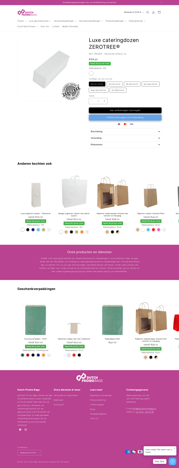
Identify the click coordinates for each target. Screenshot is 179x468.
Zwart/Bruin (118, 232)
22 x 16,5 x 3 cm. (118, 89)
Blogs (92, 409)
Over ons (94, 418)
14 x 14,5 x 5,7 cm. (150, 83)
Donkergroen (23, 355)
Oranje (82, 232)
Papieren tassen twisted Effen (150, 213)
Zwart (28, 230)
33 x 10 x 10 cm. (97, 83)
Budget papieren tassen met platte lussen (74, 214)
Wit (91, 73)
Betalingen (58, 400)
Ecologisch (59, 405)
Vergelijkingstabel (98, 414)
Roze (159, 230)
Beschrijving (125, 131)
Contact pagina (97, 405)
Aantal (91, 96)
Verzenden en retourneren (66, 395)
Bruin (66, 232)
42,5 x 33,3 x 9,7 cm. (98, 89)
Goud (43, 230)
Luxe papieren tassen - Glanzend (35, 213)
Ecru (69, 355)
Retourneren (125, 144)
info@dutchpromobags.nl (144, 409)
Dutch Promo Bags (31, 462)
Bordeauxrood (28, 355)
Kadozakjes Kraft (112, 339)
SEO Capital (64, 462)
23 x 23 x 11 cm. (114, 83)
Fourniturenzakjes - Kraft (35, 339)
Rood (153, 230)
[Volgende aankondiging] (161, 2)
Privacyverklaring (98, 400)
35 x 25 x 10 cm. (132, 83)
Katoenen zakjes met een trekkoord (74, 339)
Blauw (38, 230)
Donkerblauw (33, 230)
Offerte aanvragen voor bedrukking (125, 117)
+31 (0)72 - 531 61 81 (144, 412)
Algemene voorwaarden (101, 395)
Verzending (125, 138)
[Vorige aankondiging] (18, 2)
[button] (21, 21)
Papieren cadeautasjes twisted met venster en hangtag (112, 214)
